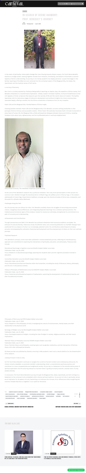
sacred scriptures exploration (12, 396)
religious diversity (60, 394)
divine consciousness (10, 394)
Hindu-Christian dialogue (22, 394)
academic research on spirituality (16, 391)
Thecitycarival (30, 23)
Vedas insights (42, 398)
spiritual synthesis (50, 396)
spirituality (58, 396)
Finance (25, 11)
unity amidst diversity (10, 398)
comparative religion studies (46, 391)
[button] (76, 470)
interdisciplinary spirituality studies (37, 394)
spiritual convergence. (25, 396)
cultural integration (58, 391)
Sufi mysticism (66, 396)
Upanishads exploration (32, 398)
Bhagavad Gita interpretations (31, 391)
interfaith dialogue (51, 394)
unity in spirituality (21, 398)
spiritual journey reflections (38, 396)
